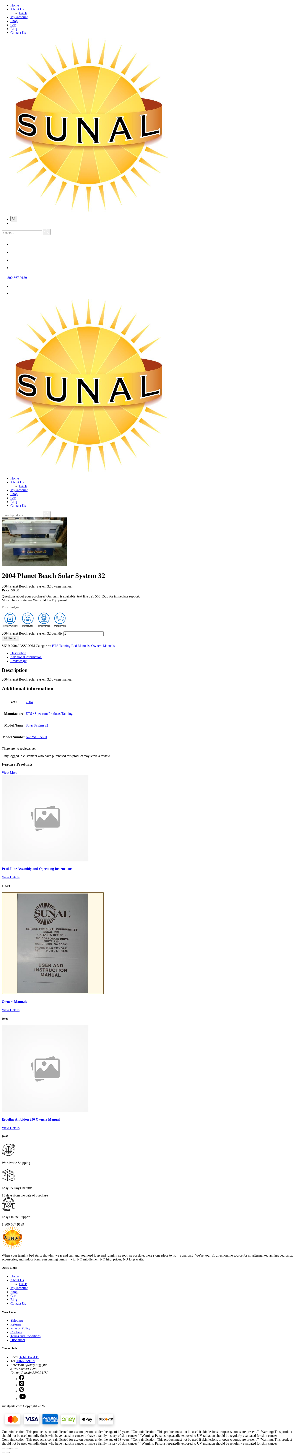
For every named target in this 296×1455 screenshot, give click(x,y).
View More (9, 772)
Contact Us (18, 32)
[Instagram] (13, 252)
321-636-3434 (29, 1357)
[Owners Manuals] (53, 993)
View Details (11, 877)
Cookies (16, 1332)
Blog (13, 29)
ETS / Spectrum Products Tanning (49, 713)
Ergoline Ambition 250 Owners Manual (31, 1119)
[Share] (12, 1448)
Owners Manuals (103, 646)
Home (14, 5)
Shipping (16, 1320)
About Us (17, 9)
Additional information (26, 657)
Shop (14, 21)
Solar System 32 (37, 725)
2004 (29, 702)
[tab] (152, 653)
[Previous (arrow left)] (3, 1452)
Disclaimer (17, 1340)
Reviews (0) (18, 661)
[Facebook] (13, 244)
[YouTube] (13, 268)
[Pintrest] (13, 260)
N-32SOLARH (36, 737)
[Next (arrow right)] (8, 1452)
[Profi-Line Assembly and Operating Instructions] (45, 860)
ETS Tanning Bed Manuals (70, 646)
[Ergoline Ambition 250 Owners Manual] (45, 1111)
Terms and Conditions (25, 1336)
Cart (13, 25)
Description (18, 653)
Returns (15, 1324)
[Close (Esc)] (16, 1448)
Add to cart (10, 638)
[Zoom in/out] (3, 1448)
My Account (19, 17)
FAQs (23, 13)
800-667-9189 (17, 278)
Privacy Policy (20, 1328)
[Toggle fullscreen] (8, 1448)
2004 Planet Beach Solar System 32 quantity (32, 633)
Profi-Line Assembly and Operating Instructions (37, 869)
